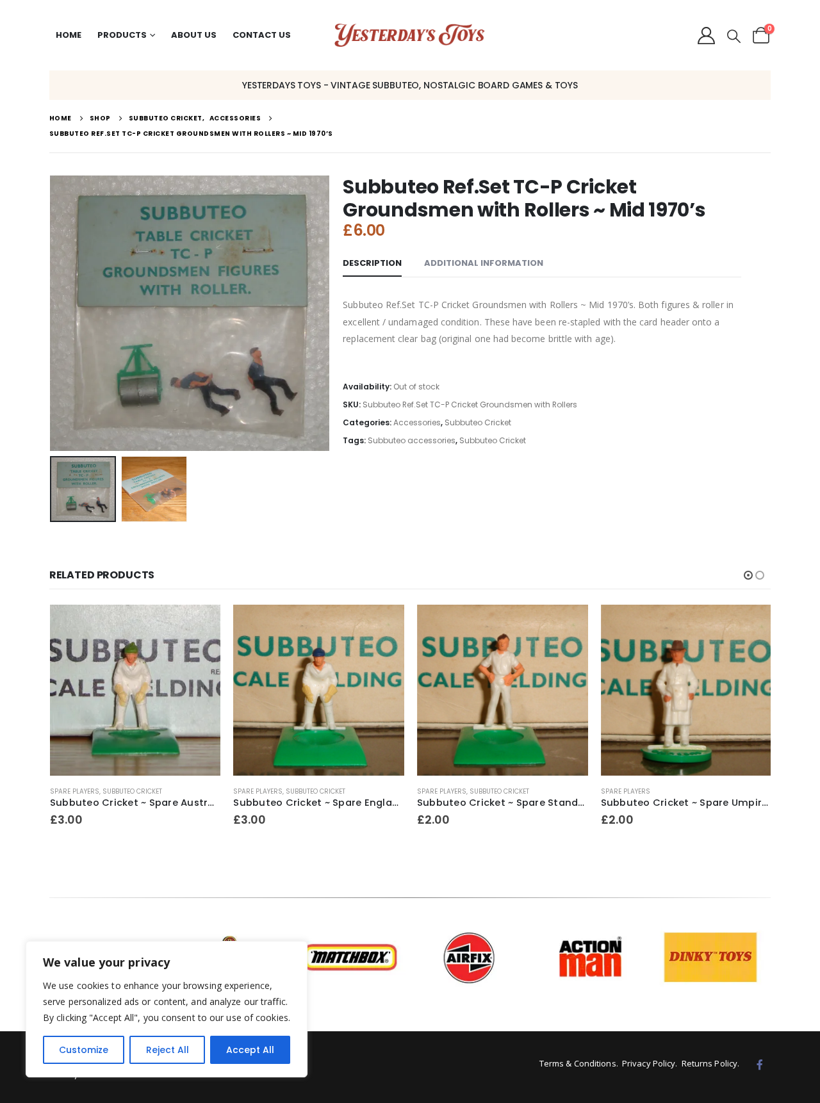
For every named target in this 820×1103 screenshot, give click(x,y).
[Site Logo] (409, 35)
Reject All (167, 1049)
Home (68, 35)
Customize (83, 1049)
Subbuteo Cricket (478, 422)
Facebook (759, 1064)
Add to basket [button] (199, 625)
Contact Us (262, 35)
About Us (194, 35)
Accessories (417, 422)
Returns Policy (709, 1063)
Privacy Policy (648, 1063)
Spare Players (74, 791)
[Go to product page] (134, 690)
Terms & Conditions (577, 1063)
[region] (167, 1009)
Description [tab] (372, 263)
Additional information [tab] (483, 263)
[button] (734, 36)
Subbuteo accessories (411, 440)
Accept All (250, 1049)
